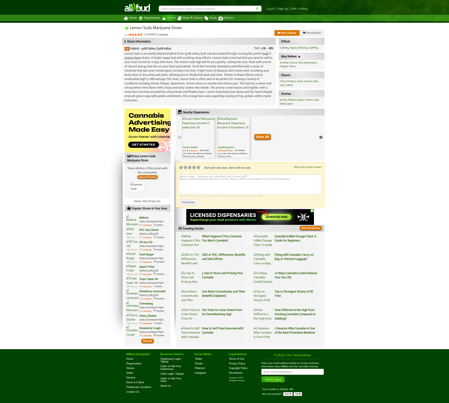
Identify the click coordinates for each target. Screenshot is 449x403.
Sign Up (283, 9)
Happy (293, 47)
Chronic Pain (296, 62)
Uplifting (313, 47)
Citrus (283, 81)
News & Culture (193, 18)
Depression (310, 62)
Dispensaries (152, 18)
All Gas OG (145, 242)
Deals (213, 18)
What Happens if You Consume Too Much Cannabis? (222, 238)
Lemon (308, 81)
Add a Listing (299, 9)
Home (133, 18)
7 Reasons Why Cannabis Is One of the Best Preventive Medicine (295, 330)
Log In (270, 9)
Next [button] (321, 137)
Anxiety (284, 62)
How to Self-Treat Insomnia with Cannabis (222, 330)
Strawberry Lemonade (152, 291)
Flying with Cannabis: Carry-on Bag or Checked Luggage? (294, 257)
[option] (198, 137)
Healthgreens (226, 147)
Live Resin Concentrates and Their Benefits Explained (223, 294)
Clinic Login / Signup (172, 373)
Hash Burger (146, 254)
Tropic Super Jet (148, 279)
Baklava (144, 217)
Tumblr (199, 363)
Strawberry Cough (150, 328)
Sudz (266, 53)
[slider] (136, 34)
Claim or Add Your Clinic (170, 380)
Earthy (283, 99)
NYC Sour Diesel (149, 230)
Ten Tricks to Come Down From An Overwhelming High (222, 312)
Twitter (198, 358)
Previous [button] (179, 137)
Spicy (290, 103)
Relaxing (303, 47)
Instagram (200, 372)
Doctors (229, 18)
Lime (315, 81)
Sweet (289, 85)
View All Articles (310, 228)
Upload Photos (147, 177)
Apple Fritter (147, 266)
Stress (292, 66)
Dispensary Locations (138, 387)
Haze (300, 81)
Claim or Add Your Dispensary (170, 367)
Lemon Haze (133, 58)
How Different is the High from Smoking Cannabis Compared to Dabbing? (295, 314)
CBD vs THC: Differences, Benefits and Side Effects (223, 257)
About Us (165, 385)
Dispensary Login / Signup (171, 360)
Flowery (291, 81)
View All (147, 341)
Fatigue (284, 66)
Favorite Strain (313, 32)
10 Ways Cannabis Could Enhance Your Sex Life (296, 275)
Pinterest (200, 368)
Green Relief (190, 147)
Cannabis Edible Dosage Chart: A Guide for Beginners (295, 238)
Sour (282, 85)
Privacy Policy (232, 196)
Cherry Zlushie (147, 316)
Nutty (283, 103)
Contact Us (132, 391)
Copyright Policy (238, 368)
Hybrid (135, 48)
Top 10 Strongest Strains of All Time (294, 294)
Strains (171, 18)
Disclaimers (236, 372)
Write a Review (288, 32)
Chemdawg (146, 303)
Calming (284, 47)
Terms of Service (249, 196)
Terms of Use (236, 358)
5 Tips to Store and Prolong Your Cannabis (222, 275)
